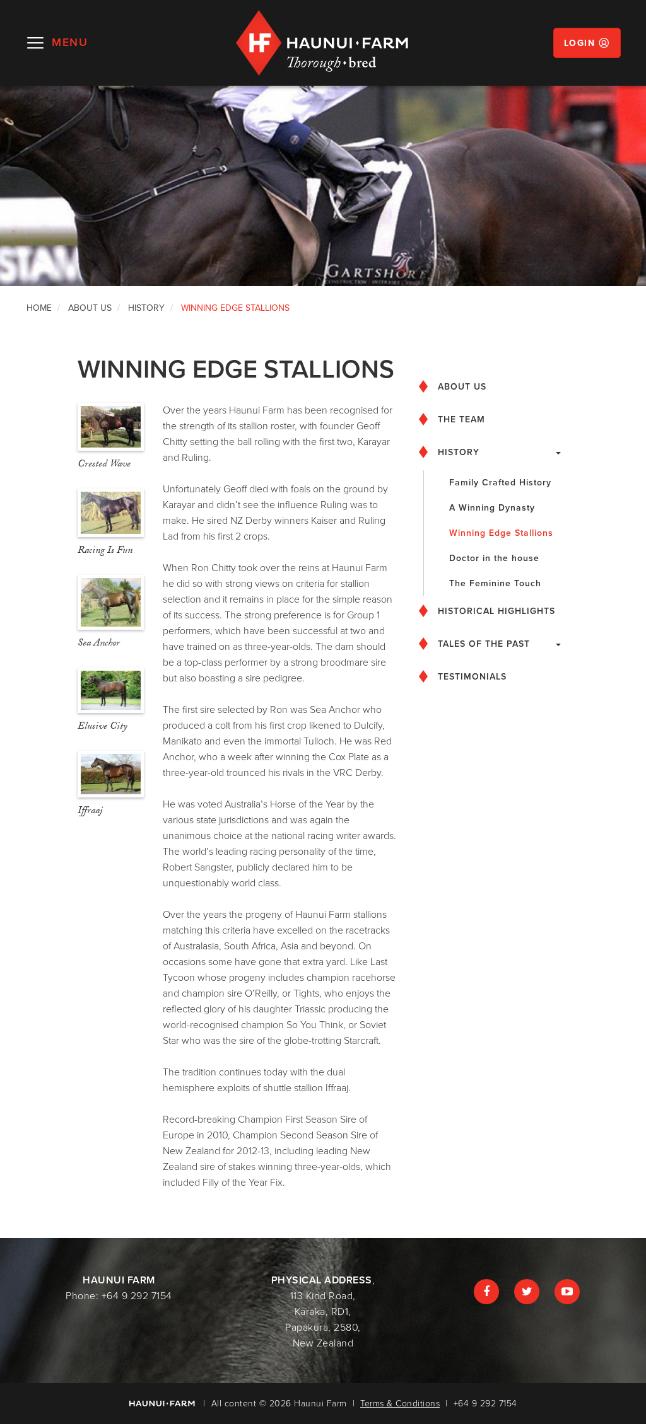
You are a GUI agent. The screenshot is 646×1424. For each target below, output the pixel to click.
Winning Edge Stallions (501, 533)
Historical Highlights (496, 611)
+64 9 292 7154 (137, 1296)
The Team (461, 419)
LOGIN (580, 43)
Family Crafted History (500, 482)
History (458, 452)
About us (462, 386)
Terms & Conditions (400, 1403)
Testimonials (472, 676)
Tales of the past (484, 644)
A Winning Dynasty (492, 507)
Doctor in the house (494, 558)
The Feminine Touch (495, 583)
